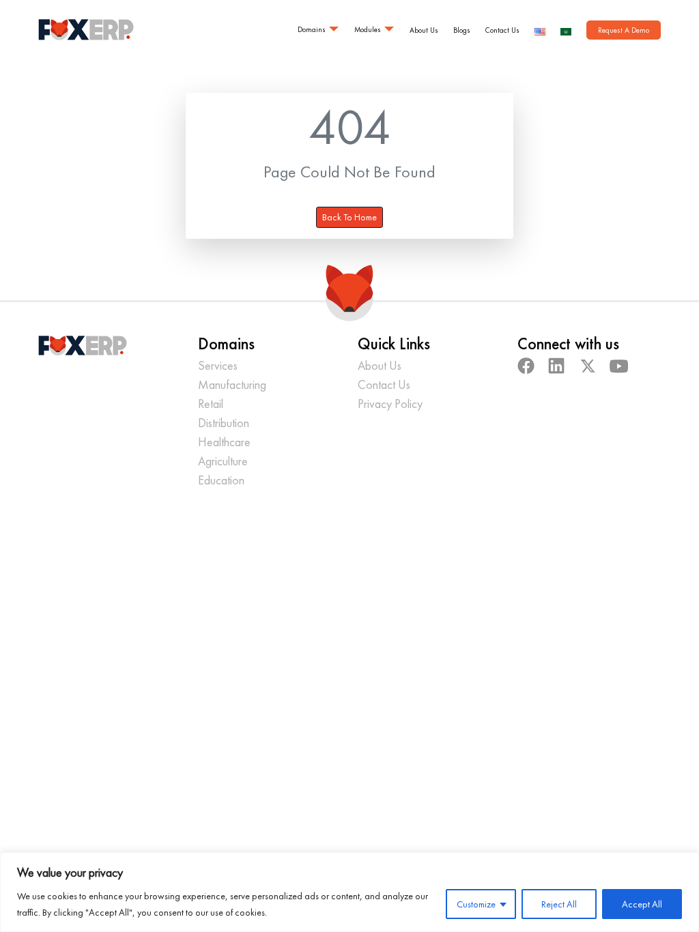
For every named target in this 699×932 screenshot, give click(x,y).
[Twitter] (587, 366)
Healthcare (224, 442)
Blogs (461, 30)
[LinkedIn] (556, 366)
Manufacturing (232, 384)
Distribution (223, 423)
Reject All (559, 904)
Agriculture (223, 461)
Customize (476, 904)
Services (218, 365)
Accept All (642, 904)
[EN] (539, 30)
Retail (210, 403)
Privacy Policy (390, 403)
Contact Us (502, 30)
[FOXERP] (86, 29)
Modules (367, 29)
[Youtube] (619, 366)
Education (221, 480)
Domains (312, 29)
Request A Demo (623, 30)
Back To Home (349, 217)
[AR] (565, 30)
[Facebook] (525, 366)
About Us (424, 30)
